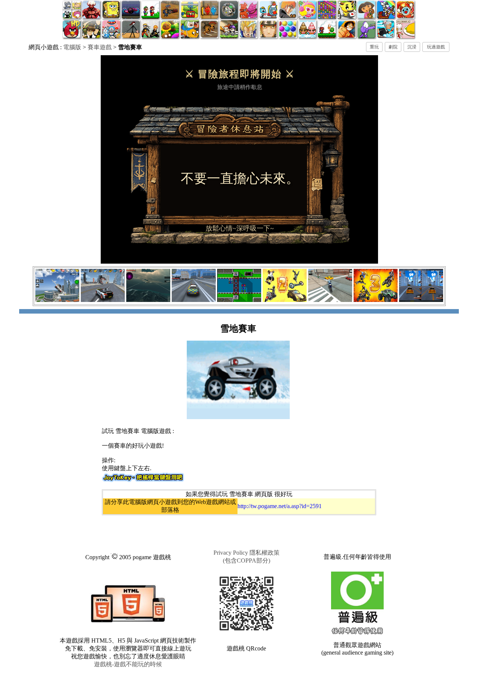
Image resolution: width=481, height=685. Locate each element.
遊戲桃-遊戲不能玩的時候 (128, 664)
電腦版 (72, 47)
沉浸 (411, 47)
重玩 (374, 47)
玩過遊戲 (436, 47)
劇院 (393, 47)
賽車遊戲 (100, 47)
